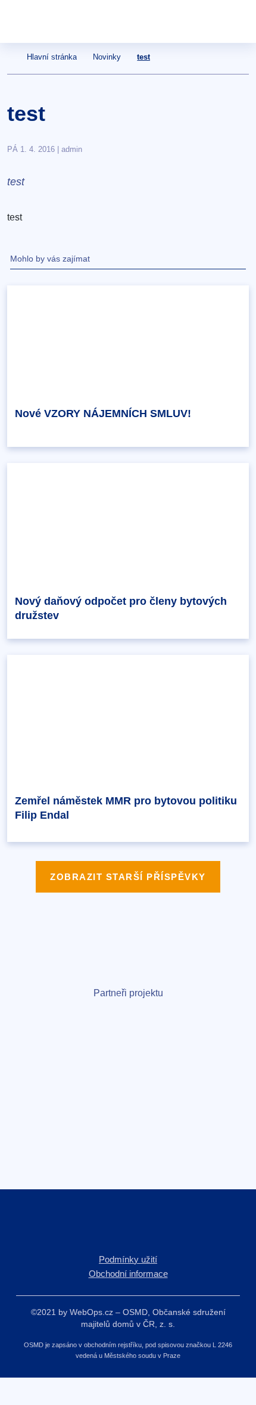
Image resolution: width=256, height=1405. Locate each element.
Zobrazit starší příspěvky (128, 877)
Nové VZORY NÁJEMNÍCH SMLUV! (103, 413)
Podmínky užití (128, 1259)
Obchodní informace (128, 1274)
